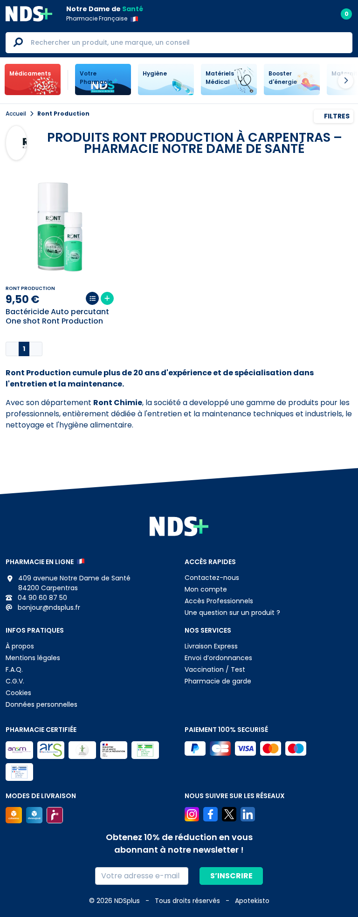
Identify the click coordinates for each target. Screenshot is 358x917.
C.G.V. (15, 681)
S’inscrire (231, 875)
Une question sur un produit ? (232, 612)
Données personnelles (41, 704)
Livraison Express (211, 646)
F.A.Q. (14, 669)
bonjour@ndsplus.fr (48, 607)
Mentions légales (33, 657)
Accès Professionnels (219, 601)
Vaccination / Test (215, 669)
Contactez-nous (212, 577)
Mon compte (206, 589)
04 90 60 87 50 (41, 597)
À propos (20, 646)
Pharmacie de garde (218, 681)
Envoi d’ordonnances (218, 657)
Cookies (18, 692)
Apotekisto (252, 900)
